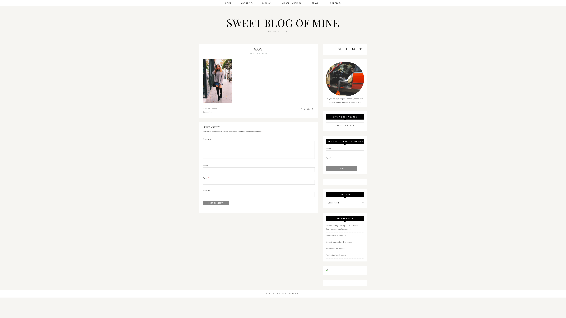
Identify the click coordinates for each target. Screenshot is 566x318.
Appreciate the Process (335, 248)
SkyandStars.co (288, 294)
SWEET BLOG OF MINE (283, 23)
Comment (207, 139)
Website (206, 190)
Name (206, 165)
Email (206, 178)
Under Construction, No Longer (339, 242)
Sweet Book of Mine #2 (336, 236)
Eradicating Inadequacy (336, 255)
